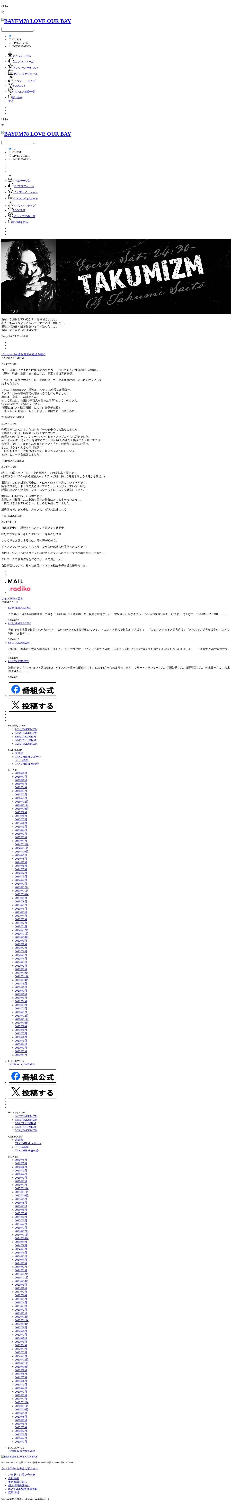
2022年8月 (21, 944)
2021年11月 (22, 976)
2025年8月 (21, 815)
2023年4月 (21, 915)
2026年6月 (21, 780)
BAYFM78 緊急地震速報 (23, 1489)
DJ (13, 36)
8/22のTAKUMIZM (19, 607)
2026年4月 (21, 787)
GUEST (16, 39)
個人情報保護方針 (19, 1485)
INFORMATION (21, 46)
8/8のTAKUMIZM (18, 642)
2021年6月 (21, 994)
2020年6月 (21, 1037)
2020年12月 (22, 1015)
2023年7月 (21, 905)
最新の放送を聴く (35, 354)
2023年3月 (21, 919)
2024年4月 (21, 872)
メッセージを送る (12, 354)
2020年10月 (22, 1022)
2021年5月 (21, 997)
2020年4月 (21, 1044)
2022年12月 (22, 930)
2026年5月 (21, 783)
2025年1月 (21, 840)
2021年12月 (22, 972)
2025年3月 (21, 833)
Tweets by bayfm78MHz (21, 1064)
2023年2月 (21, 922)
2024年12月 (22, 844)
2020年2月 (21, 1051)
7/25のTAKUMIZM (26, 743)
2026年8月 (21, 773)
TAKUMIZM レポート (28, 756)
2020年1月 (21, 1054)
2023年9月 (21, 897)
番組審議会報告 (17, 1481)
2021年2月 (21, 1008)
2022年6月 (21, 951)
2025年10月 (22, 808)
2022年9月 (21, 940)
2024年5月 (21, 869)
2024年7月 (21, 862)
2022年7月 (21, 947)
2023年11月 (22, 890)
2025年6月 (21, 823)
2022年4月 (21, 958)
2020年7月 (21, 1033)
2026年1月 (21, 798)
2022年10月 (22, 937)
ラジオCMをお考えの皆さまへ (19, 1468)
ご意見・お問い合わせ (21, 1474)
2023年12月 (22, 887)
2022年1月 (21, 969)
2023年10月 (22, 894)
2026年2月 (21, 794)
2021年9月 (21, 983)
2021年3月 (21, 1004)
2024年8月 (21, 858)
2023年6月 (21, 908)
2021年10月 (22, 980)
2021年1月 (21, 1012)
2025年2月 (21, 837)
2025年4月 (21, 830)
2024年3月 (21, 876)
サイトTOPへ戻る (12, 598)
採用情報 (13, 1492)
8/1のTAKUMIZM (18, 661)
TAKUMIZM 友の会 (27, 763)
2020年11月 (22, 1019)
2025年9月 (21, 812)
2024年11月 (22, 848)
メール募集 (22, 760)
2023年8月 (21, 901)
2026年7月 (21, 776)
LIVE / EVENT (21, 42)
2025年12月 (22, 801)
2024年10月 (22, 851)
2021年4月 (21, 1001)
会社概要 (13, 1478)
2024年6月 (21, 865)
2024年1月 (21, 883)
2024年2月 (21, 880)
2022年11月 (22, 933)
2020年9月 (21, 1026)
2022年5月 (21, 955)
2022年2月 (21, 965)
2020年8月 (21, 1029)
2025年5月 (21, 826)
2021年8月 (21, 987)
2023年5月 (21, 912)
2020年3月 (21, 1047)
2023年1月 (21, 926)
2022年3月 (21, 962)
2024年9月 (21, 855)
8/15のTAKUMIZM (19, 623)
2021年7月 (21, 990)
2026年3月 (21, 790)
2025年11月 (22, 805)
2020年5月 (21, 1040)
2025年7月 (21, 819)
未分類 (19, 753)
